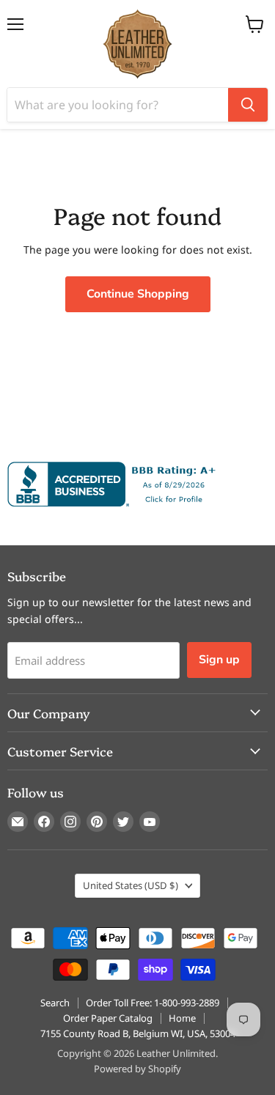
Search (55, 1002)
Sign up (219, 660)
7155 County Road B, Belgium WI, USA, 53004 (137, 1033)
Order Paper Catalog (108, 1018)
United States (130, 885)
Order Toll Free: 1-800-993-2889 (152, 1002)
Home (182, 1018)
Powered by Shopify (137, 1068)
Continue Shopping (138, 294)
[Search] (248, 105)
